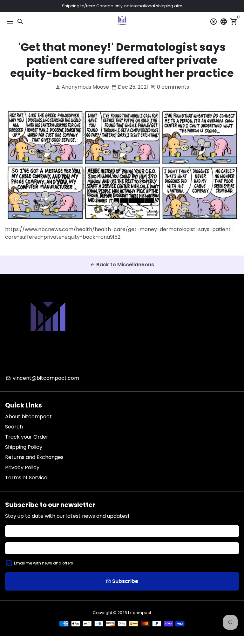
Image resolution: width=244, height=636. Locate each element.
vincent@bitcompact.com (42, 378)
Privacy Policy (22, 467)
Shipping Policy (23, 447)
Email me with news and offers (43, 563)
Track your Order (26, 437)
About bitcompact (28, 416)
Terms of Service (26, 477)
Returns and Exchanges (34, 457)
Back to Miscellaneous (122, 264)
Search (14, 426)
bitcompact (139, 612)
